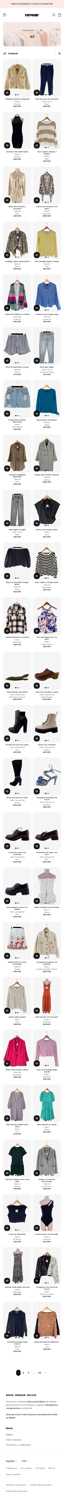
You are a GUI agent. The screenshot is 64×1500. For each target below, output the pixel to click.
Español (10, 1461)
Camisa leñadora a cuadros (17, 637)
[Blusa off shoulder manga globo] (17, 561)
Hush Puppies (47, 697)
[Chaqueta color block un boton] (47, 1266)
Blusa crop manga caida (46, 530)
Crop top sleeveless (17, 1234)
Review (47, 1129)
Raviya (17, 969)
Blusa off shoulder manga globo (17, 583)
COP (24, 1461)
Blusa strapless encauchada (47, 907)
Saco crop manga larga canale (46, 1071)
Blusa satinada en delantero (47, 1342)
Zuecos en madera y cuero (46, 692)
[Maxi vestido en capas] (47, 1104)
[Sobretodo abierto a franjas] (17, 293)
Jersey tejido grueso (17, 1017)
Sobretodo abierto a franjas (17, 314)
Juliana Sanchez (47, 1294)
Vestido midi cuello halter (17, 152)
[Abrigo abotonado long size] (47, 454)
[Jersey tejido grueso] (17, 996)
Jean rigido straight (17, 530)
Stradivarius (47, 1186)
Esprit (47, 104)
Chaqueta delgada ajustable (17, 476)
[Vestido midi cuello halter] (17, 131)
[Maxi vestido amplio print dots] (17, 1104)
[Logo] (32, 15)
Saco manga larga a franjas (47, 261)
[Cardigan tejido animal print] (17, 240)
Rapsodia (47, 214)
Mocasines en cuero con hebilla (17, 908)
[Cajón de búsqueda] (54, 15)
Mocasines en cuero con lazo (46, 854)
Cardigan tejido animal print (17, 261)
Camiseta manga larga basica (17, 1343)
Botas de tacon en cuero (17, 798)
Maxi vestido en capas (47, 1125)
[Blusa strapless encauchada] (47, 886)
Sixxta (17, 589)
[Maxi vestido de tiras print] (47, 996)
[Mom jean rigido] (47, 346)
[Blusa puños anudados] (47, 399)
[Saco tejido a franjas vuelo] (47, 561)
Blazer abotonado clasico (17, 1070)
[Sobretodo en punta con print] (47, 185)
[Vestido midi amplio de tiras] (17, 1266)
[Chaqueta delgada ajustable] (17, 454)
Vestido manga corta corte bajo (17, 1180)
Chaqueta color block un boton (47, 1288)
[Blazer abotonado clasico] (17, 1049)
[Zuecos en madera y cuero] (47, 671)
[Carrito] (59, 15)
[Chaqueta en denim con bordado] (47, 941)
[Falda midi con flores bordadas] (17, 941)
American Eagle (47, 372)
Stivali (17, 803)
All (41, 30)
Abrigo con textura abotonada (47, 1180)
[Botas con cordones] (47, 724)
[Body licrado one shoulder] (47, 1213)
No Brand (17, 319)
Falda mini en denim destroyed (17, 421)
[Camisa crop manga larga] (47, 293)
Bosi (17, 750)
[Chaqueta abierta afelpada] (17, 78)
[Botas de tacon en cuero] (17, 777)
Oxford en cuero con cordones (17, 854)
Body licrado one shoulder (47, 1234)
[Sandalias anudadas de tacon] (47, 777)
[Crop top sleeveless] (17, 1213)
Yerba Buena (17, 427)
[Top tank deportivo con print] (47, 616)
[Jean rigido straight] (17, 508)
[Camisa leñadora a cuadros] (17, 616)
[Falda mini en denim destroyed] (17, 399)
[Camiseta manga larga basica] (17, 1321)
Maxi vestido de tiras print (46, 1017)
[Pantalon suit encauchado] (47, 78)
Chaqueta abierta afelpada (17, 99)
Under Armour (47, 644)
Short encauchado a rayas (17, 367)
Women (17, 104)
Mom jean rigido (47, 367)
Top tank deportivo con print (46, 638)
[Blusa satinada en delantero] (47, 1321)
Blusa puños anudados (47, 420)
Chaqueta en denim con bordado (46, 963)
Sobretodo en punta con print (47, 208)
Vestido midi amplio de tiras (17, 1287)
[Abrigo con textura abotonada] (47, 1158)
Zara (17, 214)
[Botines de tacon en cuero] (17, 724)
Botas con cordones (47, 745)
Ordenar (13, 53)
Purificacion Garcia (17, 697)
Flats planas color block (17, 692)
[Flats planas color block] (17, 671)
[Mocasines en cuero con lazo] (47, 831)
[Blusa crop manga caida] (47, 508)
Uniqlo (17, 372)
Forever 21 (47, 319)
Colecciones (28, 30)
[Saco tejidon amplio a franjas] (47, 131)
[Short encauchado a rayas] (17, 346)
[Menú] (5, 14)
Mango (17, 157)
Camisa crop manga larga (46, 314)
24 (39, 1372)
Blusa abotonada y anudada (17, 208)
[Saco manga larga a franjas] (47, 240)
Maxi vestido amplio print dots (17, 1126)
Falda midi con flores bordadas (17, 963)
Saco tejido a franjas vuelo (46, 582)
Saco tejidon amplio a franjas (47, 153)
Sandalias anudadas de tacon (46, 799)
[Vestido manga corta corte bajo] (17, 1158)
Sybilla (47, 750)
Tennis (17, 266)
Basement (47, 587)
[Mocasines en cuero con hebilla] (17, 886)
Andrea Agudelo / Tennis (46, 969)
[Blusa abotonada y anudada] (17, 185)
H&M (47, 159)
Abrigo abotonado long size (47, 475)
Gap (47, 266)
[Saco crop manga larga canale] (47, 1049)
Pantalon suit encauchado (46, 99)
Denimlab (17, 1292)
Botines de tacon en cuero (17, 745)
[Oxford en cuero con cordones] (17, 831)
